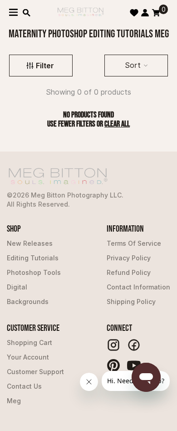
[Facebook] (134, 345)
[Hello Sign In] (145, 12)
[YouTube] (134, 365)
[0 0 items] (156, 12)
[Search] (26, 12)
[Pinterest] (113, 365)
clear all (117, 124)
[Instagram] (113, 345)
